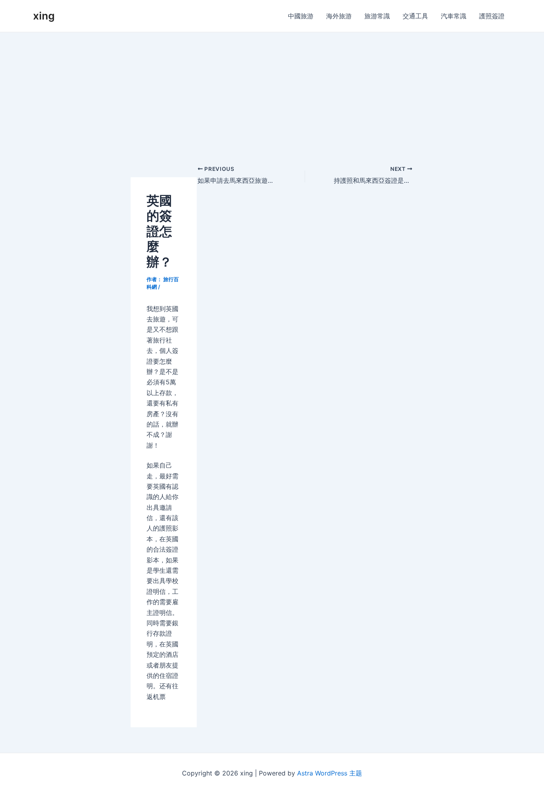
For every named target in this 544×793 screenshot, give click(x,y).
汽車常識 (453, 16)
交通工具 (415, 16)
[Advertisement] (272, 92)
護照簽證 (492, 16)
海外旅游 (339, 16)
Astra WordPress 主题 (329, 773)
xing (44, 16)
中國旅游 (300, 16)
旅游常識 (377, 16)
